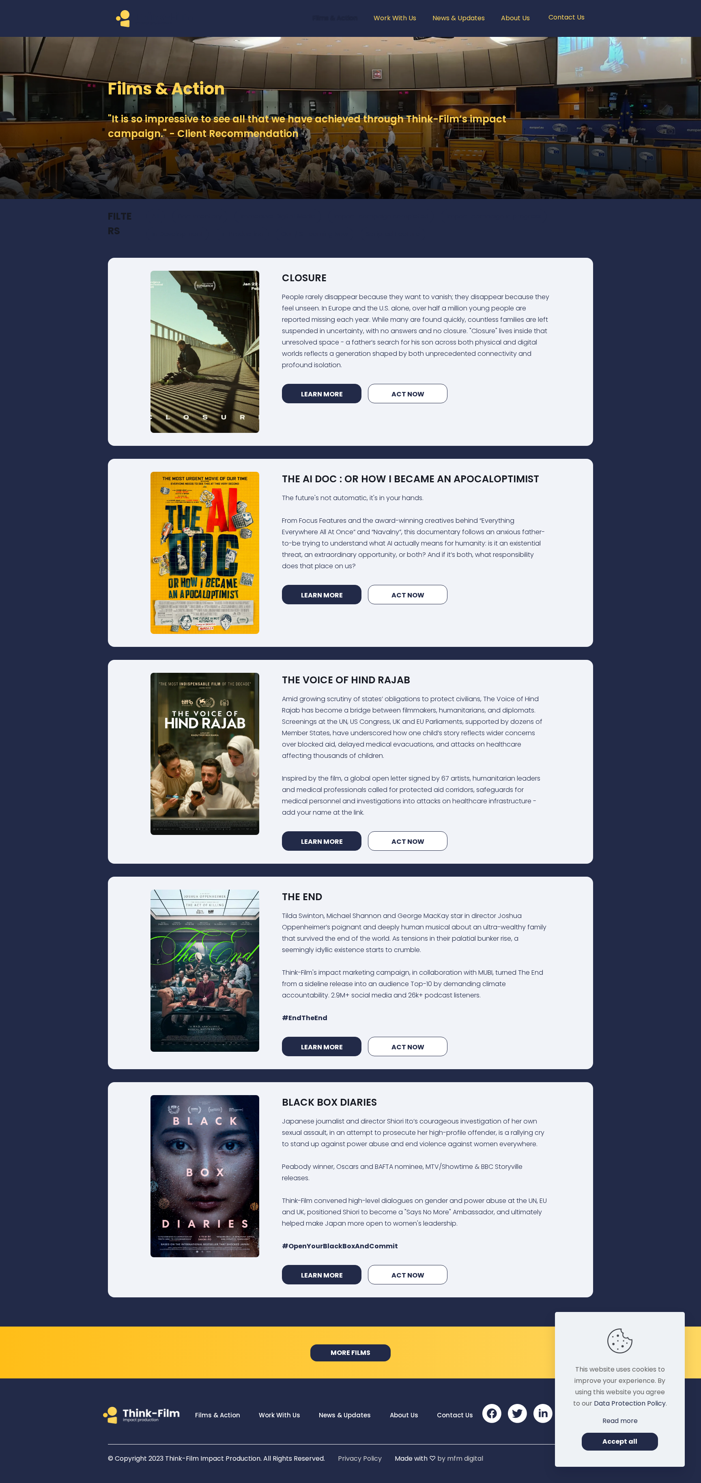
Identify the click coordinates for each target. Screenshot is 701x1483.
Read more (620, 1420)
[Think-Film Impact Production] (156, 18)
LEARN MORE (322, 394)
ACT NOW (407, 394)
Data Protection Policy (630, 1403)
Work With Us (279, 1415)
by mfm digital (460, 1458)
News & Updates (345, 1415)
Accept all (619, 1441)
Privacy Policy (360, 1458)
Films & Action (217, 1415)
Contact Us (455, 1415)
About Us (404, 1415)
